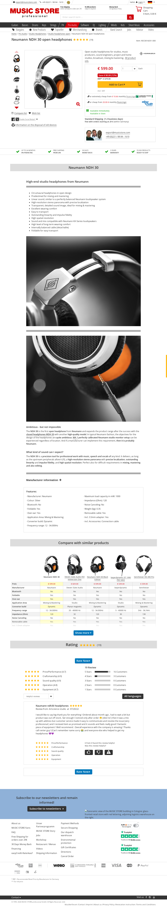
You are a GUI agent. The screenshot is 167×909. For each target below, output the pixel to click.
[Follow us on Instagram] (149, 897)
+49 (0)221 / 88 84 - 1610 (117, 136)
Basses (25, 25)
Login (140, 2)
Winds (114, 25)
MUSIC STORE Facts (20, 827)
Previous (16, 51)
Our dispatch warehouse (67, 834)
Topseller (59, 29)
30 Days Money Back (21, 844)
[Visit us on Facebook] (146, 897)
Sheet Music (134, 25)
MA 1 (75, 437)
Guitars (14, 25)
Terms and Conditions (146, 904)
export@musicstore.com (26, 2)
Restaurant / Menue (46, 844)
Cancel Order (67, 856)
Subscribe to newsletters (45, 808)
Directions (66, 851)
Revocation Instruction (125, 904)
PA (63, 25)
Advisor (139, 29)
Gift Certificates (68, 847)
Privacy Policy (108, 904)
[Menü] (138, 823)
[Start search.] (130, 17)
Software (85, 25)
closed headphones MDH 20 (40, 434)
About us (15, 823)
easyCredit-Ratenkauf (21, 853)
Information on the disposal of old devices (36, 125)
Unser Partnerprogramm (45, 825)
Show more (82, 633)
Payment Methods (70, 823)
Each (140, 68)
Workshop (41, 839)
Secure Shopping (69, 827)
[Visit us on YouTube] (154, 897)
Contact (15, 897)
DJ (94, 25)
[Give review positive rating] (89, 752)
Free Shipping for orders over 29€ (19, 838)
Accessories (149, 25)
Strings (53, 25)
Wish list (36, 113)
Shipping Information (46, 853)
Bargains (20, 29)
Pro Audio (72, 25)
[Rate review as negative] (99, 752)
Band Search (116, 29)
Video (151, 29)
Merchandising (80, 29)
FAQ (13, 832)
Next (16, 107)
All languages (132, 696)
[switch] (136, 825)
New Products (39, 29)
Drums (35, 25)
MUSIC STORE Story (45, 830)
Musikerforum (71, 904)
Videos (39, 848)
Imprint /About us (94, 904)
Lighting (102, 25)
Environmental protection (68, 841)
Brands (99, 29)
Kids (123, 25)
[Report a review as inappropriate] (109, 752)
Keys (44, 25)
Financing (16, 848)
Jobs (129, 29)
